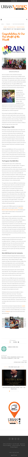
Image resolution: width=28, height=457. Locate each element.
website (23, 305)
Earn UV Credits (16, 443)
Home (2, 24)
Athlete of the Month (7, 443)
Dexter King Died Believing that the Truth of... (14, 388)
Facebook (8, 311)
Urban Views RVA (13, 347)
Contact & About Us (16, 445)
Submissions (22, 443)
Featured (8, 24)
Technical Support (14, 447)
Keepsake (23, 445)
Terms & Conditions (7, 445)
